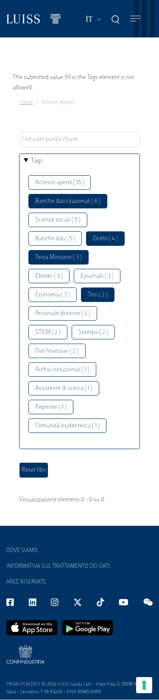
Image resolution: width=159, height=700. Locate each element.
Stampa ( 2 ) (93, 332)
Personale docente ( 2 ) (62, 313)
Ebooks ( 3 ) (49, 276)
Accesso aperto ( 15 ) (59, 182)
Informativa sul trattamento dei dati (58, 566)
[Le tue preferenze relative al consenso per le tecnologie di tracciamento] (144, 685)
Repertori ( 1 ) (51, 407)
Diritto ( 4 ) (105, 239)
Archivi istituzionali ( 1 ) (62, 370)
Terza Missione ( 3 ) (58, 257)
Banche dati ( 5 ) (55, 239)
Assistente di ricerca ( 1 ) (63, 388)
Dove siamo (22, 550)
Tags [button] (37, 161)
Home (26, 102)
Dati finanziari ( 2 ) (57, 351)
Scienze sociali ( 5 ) (58, 220)
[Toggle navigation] (135, 19)
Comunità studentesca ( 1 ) (67, 426)
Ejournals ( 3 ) (97, 276)
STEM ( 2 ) (48, 332)
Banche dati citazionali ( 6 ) (67, 201)
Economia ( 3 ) (52, 295)
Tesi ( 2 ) (98, 295)
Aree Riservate (26, 582)
